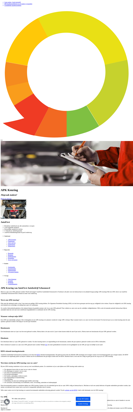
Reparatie (10, 253)
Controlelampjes (12, 284)
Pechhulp (10, 282)
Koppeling (11, 258)
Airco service (12, 243)
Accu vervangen (12, 260)
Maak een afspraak (6, 199)
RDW (38, 354)
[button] (7, 402)
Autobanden (11, 267)
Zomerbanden (12, 269)
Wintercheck (11, 246)
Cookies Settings (83, 404)
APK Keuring (12, 239)
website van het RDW (71, 390)
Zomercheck (11, 244)
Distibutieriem (12, 256)
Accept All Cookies (83, 399)
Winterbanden (12, 270)
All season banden (13, 272)
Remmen (10, 255)
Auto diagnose (12, 279)
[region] (57, 401)
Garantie (10, 281)
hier (46, 344)
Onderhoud (11, 241)
